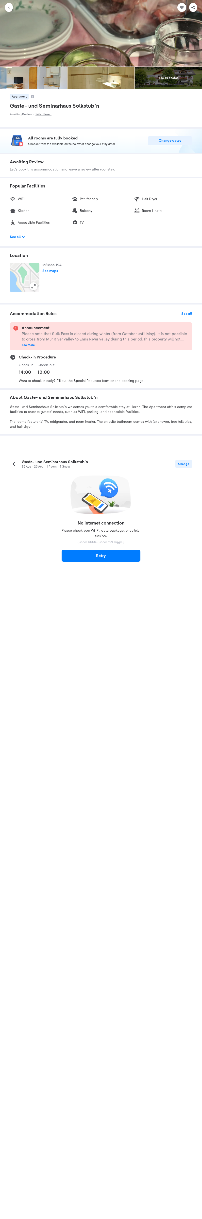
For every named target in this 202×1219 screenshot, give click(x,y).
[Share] (193, 7)
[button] (24, 277)
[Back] (9, 7)
